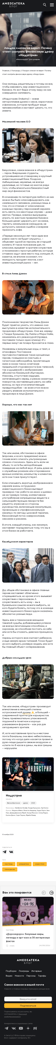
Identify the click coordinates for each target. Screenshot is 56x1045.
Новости (19, 975)
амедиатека (24, 864)
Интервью (36, 971)
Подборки (11, 971)
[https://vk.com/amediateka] (13, 1028)
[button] (51, 892)
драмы (27, 712)
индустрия (39, 864)
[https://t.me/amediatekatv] (6, 1028)
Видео (9, 975)
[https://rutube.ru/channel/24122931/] (35, 1028)
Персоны (31, 975)
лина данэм (10, 869)
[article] (28, 923)
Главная (5, 70)
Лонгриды (15, 70)
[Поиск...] (44, 5)
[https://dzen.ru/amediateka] (28, 1028)
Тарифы (42, 975)
